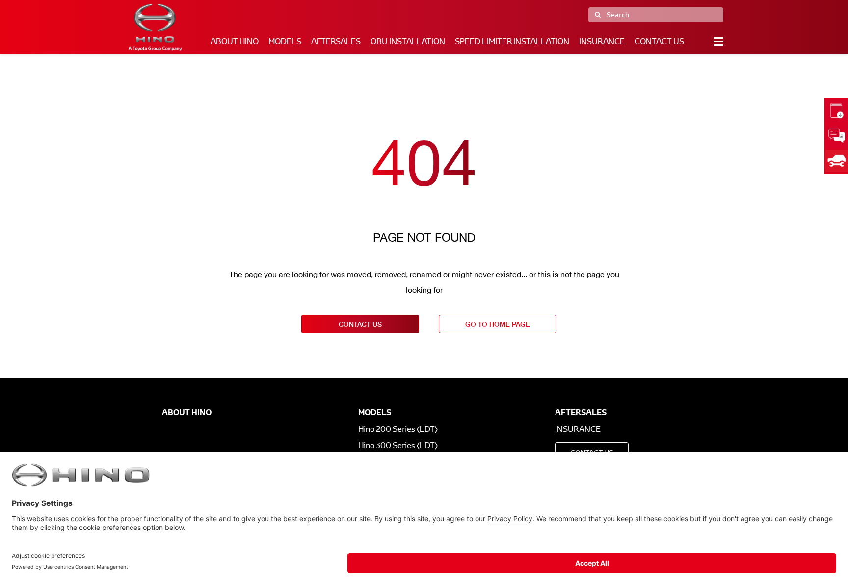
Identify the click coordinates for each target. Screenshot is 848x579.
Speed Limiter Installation (512, 41)
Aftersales (336, 41)
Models (284, 41)
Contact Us (659, 41)
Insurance (602, 41)
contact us (360, 324)
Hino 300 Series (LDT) (398, 445)
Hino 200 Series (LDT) (398, 429)
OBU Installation (408, 41)
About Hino (235, 41)
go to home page (497, 324)
